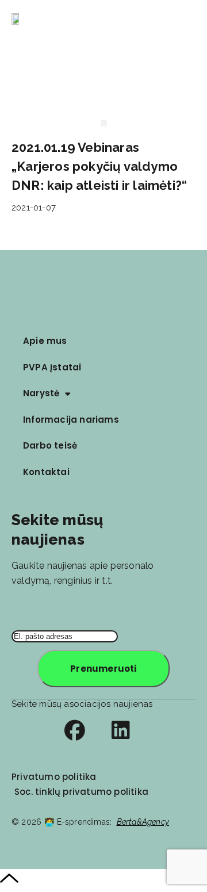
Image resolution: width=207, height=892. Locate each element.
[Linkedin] (120, 730)
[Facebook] (74, 730)
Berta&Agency (143, 821)
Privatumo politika (54, 777)
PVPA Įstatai (52, 367)
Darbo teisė (50, 445)
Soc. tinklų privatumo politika (81, 792)
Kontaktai (46, 472)
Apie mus (45, 341)
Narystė (41, 393)
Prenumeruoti (103, 669)
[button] (191, 20)
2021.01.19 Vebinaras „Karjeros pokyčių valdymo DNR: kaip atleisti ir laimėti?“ (99, 166)
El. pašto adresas (47, 622)
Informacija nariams (71, 420)
